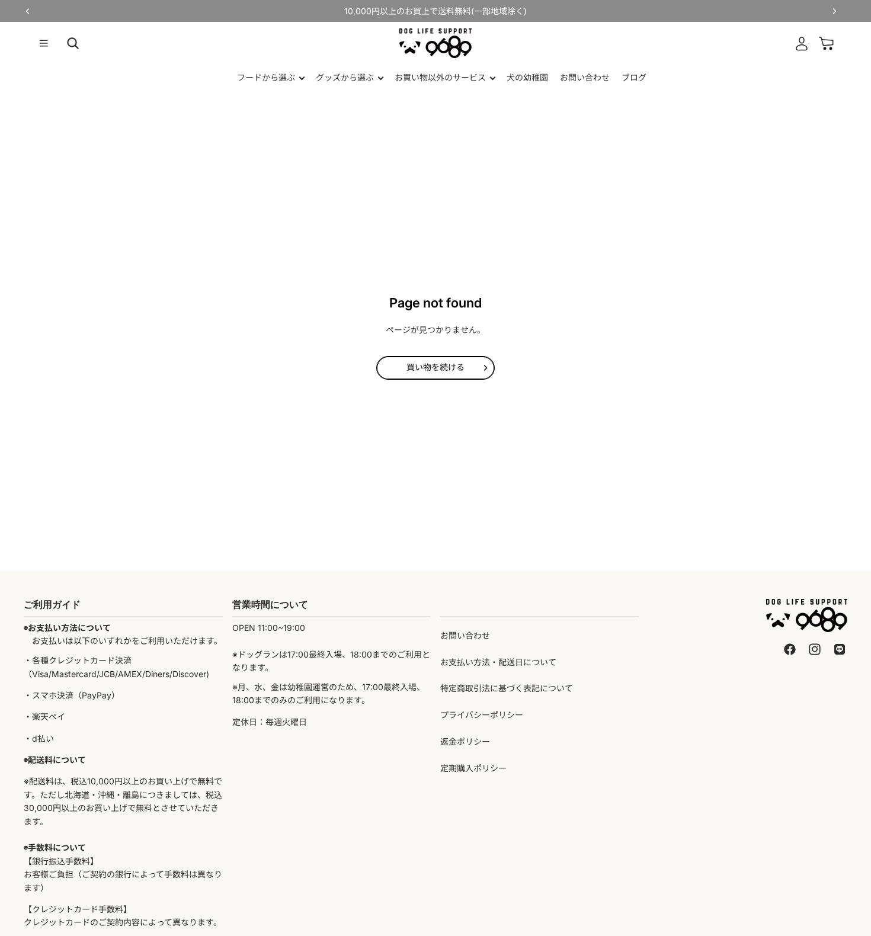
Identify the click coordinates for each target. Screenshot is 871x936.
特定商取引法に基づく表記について (506, 688)
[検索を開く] (73, 43)
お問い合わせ (465, 635)
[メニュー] (43, 43)
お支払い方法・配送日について (498, 662)
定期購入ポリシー (473, 768)
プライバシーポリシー (481, 715)
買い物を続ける (435, 367)
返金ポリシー (465, 741)
